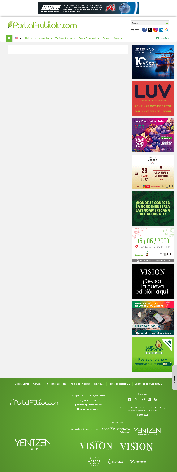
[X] (150, 30)
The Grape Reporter (63, 38)
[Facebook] (144, 30)
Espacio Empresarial (87, 38)
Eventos (106, 38)
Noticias (28, 38)
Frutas (116, 38)
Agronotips (44, 38)
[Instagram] (155, 30)
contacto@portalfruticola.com (89, 404)
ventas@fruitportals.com (89, 409)
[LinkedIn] (161, 30)
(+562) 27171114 (89, 400)
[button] (17, 38)
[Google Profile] (167, 30)
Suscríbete (164, 38)
